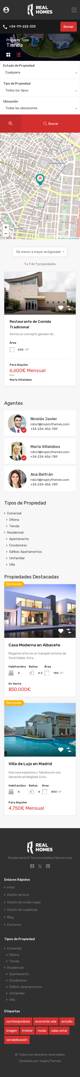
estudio (67, 1021)
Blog (10, 917)
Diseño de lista (18, 895)
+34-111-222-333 (22, 26)
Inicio (11, 887)
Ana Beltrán (42, 474)
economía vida (45, 1021)
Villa (12, 564)
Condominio (18, 545)
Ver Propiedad (40, 306)
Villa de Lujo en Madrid (30, 763)
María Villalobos (45, 446)
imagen (11, 1031)
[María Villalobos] (17, 459)
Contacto (14, 924)
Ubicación (10, 101)
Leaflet (62, 238)
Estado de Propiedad (19, 65)
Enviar (69, 27)
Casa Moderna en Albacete (34, 645)
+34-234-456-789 (44, 429)
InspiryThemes (50, 1061)
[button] (40, 180)
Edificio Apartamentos (25, 552)
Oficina (14, 520)
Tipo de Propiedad (17, 83)
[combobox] (40, 73)
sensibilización (17, 1040)
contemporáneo (18, 1021)
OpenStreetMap (73, 238)
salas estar (59, 1031)
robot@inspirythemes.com (50, 424)
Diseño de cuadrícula (22, 909)
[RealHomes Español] (40, 14)
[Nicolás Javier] (17, 431)
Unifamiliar (17, 558)
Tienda (14, 526)
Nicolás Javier (44, 419)
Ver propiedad (40, 627)
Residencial (15, 532)
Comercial (14, 513)
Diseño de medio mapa (24, 902)
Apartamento (19, 539)
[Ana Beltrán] (17, 486)
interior (27, 1031)
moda (42, 1031)
